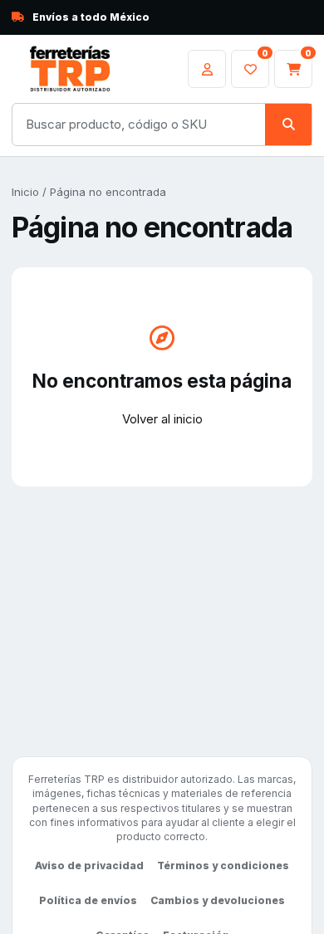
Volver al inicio (162, 419)
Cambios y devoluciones (217, 900)
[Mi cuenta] (207, 69)
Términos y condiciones (223, 865)
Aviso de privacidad (89, 865)
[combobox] (138, 124)
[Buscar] (288, 124)
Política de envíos (88, 900)
